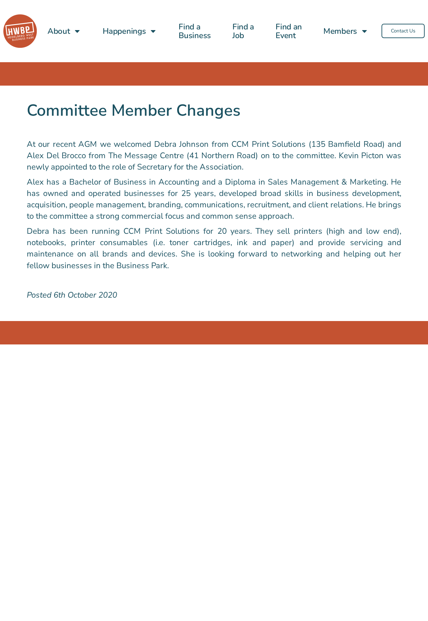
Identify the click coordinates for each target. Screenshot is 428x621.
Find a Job (243, 31)
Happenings (124, 31)
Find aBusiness (195, 31)
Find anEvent (289, 31)
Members (340, 31)
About (58, 31)
